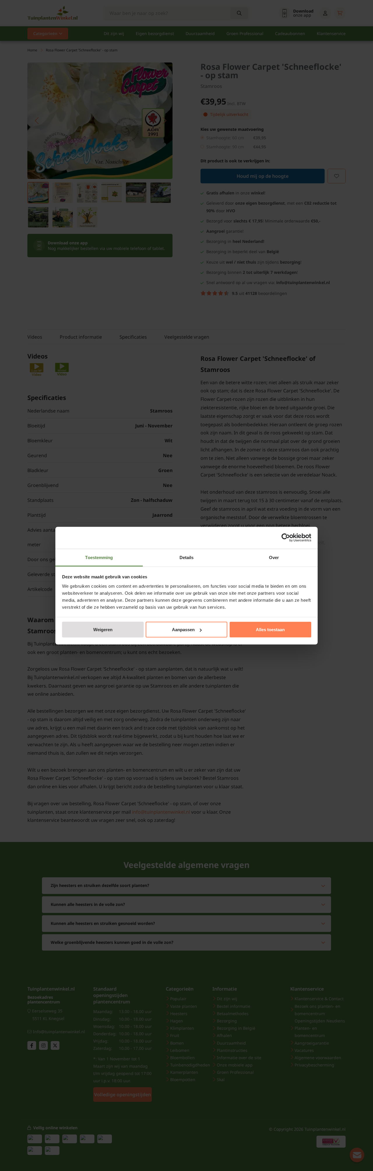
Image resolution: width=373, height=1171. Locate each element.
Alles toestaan (270, 629)
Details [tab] (187, 557)
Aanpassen (183, 629)
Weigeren (102, 629)
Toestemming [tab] (99, 557)
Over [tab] (274, 557)
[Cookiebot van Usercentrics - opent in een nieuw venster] (285, 537)
